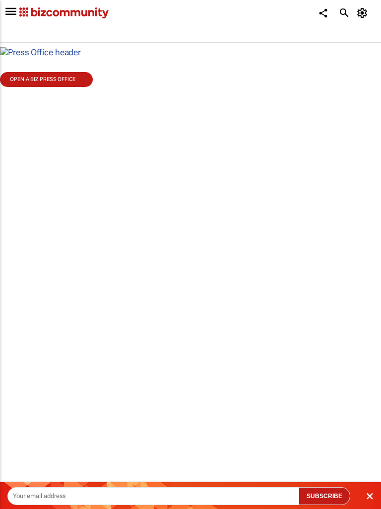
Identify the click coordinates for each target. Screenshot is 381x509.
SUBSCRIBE (324, 496)
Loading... (19, 450)
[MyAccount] (364, 12)
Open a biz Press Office (42, 79)
